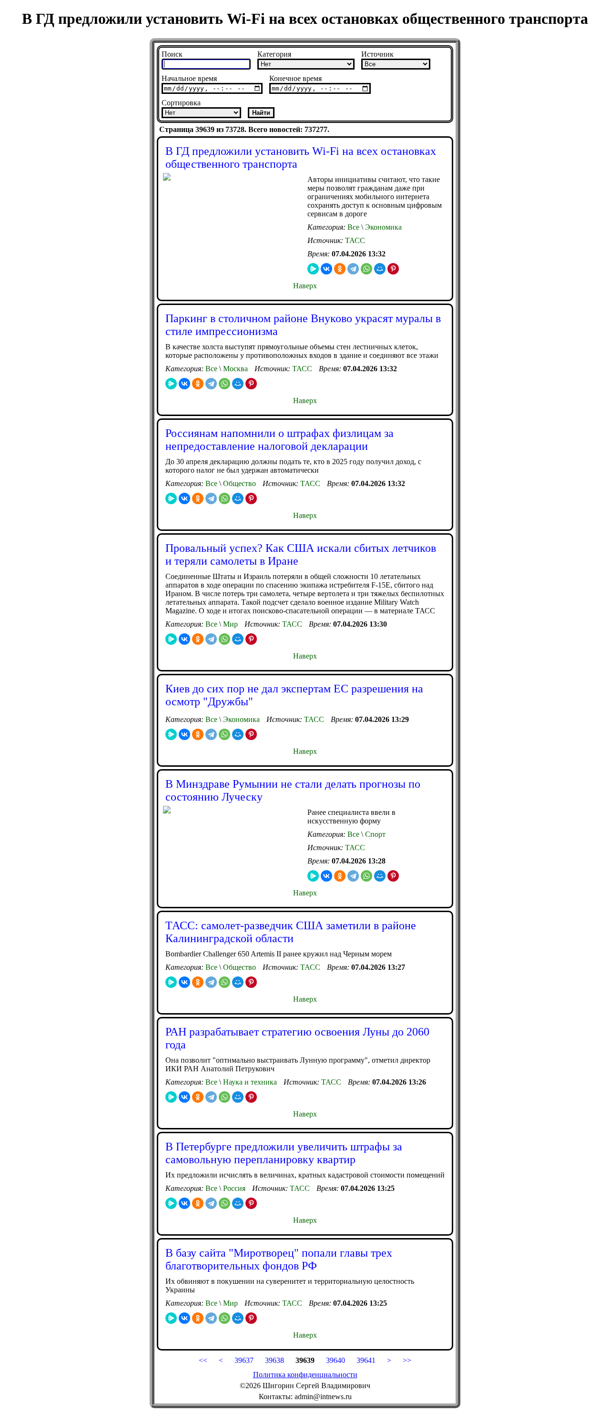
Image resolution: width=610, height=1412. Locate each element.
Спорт (374, 834)
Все (353, 227)
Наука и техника (249, 1082)
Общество (238, 483)
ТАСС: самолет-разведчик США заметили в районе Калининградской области (290, 932)
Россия (233, 1188)
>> (407, 1360)
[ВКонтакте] (326, 268)
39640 (334, 1360)
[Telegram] (353, 268)
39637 (244, 1360)
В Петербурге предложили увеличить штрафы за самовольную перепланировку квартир (283, 1153)
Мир (229, 624)
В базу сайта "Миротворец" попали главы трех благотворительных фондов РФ (278, 1259)
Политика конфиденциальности (305, 1375)
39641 (366, 1360)
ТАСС (355, 240)
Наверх (305, 286)
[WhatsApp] (366, 268)
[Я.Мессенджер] (313, 268)
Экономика (382, 227)
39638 (274, 1360)
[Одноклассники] (340, 268)
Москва (234, 369)
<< (203, 1360)
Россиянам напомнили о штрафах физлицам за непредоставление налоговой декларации (279, 439)
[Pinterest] (393, 268)
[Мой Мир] (380, 268)
